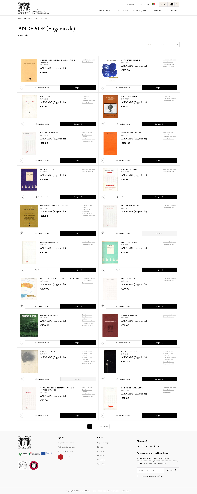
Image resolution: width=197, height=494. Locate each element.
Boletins (171, 10)
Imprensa (156, 10)
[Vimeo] (159, 446)
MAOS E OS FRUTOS (129, 242)
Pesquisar (104, 10)
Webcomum (126, 491)
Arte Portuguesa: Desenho (87, 135)
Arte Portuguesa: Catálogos (87, 206)
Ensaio (84, 98)
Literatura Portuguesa (88, 60)
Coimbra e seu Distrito (88, 321)
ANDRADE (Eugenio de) (53, 68)
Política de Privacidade (66, 447)
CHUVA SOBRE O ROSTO (131, 133)
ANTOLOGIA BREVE (129, 96)
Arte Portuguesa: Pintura (87, 317)
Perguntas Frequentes (66, 443)
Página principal (103, 443)
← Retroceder (22, 35)
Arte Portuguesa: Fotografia (87, 358)
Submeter (170, 470)
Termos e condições (65, 451)
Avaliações (139, 10)
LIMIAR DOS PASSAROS (130, 206)
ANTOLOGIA (45, 96)
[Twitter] (146, 446)
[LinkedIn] (151, 446)
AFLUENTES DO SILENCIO (131, 60)
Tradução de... (167, 392)
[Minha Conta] (176, 4)
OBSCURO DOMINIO (129, 315)
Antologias (85, 96)
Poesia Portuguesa (87, 62)
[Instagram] (142, 446)
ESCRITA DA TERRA (129, 169)
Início (20, 18)
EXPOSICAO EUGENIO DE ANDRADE (54, 206)
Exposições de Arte (87, 213)
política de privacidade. (155, 476)
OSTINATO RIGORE (129, 351)
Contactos (144, 4)
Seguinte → (104, 426)
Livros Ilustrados (168, 62)
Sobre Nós (130, 4)
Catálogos (121, 10)
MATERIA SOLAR (128, 279)
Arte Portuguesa (87, 132)
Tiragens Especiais (168, 66)
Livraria (100, 447)
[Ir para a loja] (161, 4)
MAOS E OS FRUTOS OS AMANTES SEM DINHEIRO (60, 279)
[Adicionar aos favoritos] (22, 88)
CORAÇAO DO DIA (47, 169)
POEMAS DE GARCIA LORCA (132, 388)
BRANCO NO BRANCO (49, 133)
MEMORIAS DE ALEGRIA (49, 315)
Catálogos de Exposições (86, 210)
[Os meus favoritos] (165, 4)
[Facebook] (138, 446)
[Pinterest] (155, 446)
